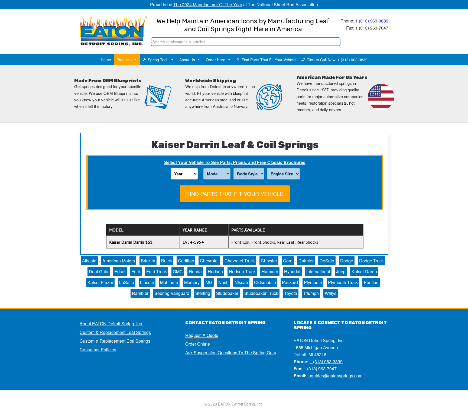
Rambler (140, 293)
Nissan (241, 282)
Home (106, 59)
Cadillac (186, 261)
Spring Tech (158, 59)
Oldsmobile (265, 282)
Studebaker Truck (261, 293)
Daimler (306, 261)
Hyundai (292, 271)
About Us (187, 59)
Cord (287, 261)
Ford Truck (156, 271)
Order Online (197, 344)
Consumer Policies (98, 349)
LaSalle (126, 282)
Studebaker (227, 293)
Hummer (270, 271)
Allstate (89, 261)
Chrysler (269, 261)
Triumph (311, 293)
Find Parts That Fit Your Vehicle (269, 59)
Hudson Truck (242, 271)
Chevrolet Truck (240, 261)
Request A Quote (201, 335)
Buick (166, 261)
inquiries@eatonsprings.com (334, 375)
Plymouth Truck (343, 282)
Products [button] (124, 59)
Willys (330, 293)
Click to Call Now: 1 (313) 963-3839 (337, 59)
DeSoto (327, 261)
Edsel (119, 271)
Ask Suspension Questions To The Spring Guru (230, 352)
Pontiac (371, 282)
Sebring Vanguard (171, 293)
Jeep (341, 271)
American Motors (118, 261)
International (318, 271)
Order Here (215, 59)
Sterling (202, 293)
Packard (290, 282)
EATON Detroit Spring (108, 27)
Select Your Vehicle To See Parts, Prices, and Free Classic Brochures (235, 162)
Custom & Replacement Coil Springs (115, 341)
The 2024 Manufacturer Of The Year (207, 4)
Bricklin (148, 261)
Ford (135, 271)
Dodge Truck (371, 261)
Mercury (192, 282)
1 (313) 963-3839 (371, 21)
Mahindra (169, 282)
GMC (178, 271)
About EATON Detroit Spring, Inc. (111, 323)
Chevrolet (209, 261)
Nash (223, 282)
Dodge (346, 261)
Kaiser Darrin (364, 271)
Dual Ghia (98, 271)
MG (209, 282)
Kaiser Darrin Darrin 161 (130, 242)
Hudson (215, 271)
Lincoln (147, 282)
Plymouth (313, 282)
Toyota (290, 293)
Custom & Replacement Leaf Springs (115, 332)
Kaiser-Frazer (100, 282)
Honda (195, 271)
